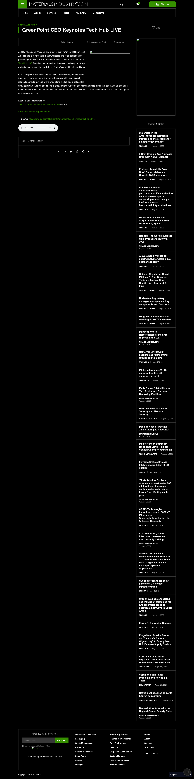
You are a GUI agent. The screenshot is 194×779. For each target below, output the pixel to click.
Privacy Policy (44, 746)
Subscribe (62, 740)
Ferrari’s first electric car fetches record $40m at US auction (154, 465)
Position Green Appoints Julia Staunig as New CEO (154, 428)
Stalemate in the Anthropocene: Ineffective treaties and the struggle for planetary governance (155, 137)
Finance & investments (149, 246)
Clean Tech (144, 380)
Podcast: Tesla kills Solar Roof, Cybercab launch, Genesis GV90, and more (153, 172)
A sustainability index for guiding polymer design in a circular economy (155, 258)
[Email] (89, 151)
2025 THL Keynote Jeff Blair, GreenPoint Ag (39, 104)
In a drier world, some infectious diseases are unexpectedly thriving (152, 536)
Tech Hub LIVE (25, 63)
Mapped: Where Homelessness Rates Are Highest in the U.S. (153, 334)
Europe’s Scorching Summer (155, 623)
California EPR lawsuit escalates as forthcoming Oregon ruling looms (153, 355)
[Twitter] (65, 151)
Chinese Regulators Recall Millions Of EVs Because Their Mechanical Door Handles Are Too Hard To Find (154, 280)
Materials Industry (35, 140)
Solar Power (145, 667)
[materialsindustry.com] (45, 734)
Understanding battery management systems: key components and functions (154, 301)
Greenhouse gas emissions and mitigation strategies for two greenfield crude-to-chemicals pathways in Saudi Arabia (155, 604)
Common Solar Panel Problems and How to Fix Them (153, 677)
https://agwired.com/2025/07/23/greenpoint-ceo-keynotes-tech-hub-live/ (62, 118)
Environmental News (148, 398)
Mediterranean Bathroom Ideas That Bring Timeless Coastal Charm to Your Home (155, 446)
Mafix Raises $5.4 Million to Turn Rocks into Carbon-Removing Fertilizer (154, 391)
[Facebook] (58, 151)
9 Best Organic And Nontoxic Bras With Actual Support (155, 155)
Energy (142, 472)
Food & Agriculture (27, 24)
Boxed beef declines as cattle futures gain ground (155, 694)
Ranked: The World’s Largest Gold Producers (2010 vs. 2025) (155, 238)
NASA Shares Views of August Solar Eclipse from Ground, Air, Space (154, 220)
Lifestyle (143, 161)
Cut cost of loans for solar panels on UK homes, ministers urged (154, 583)
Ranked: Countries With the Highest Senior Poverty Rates (155, 709)
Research (143, 146)
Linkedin (154, 753)
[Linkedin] (71, 151)
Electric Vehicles (147, 179)
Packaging (144, 362)
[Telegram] (83, 151)
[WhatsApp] (77, 151)
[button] (121, 4)
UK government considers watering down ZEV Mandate (155, 318)
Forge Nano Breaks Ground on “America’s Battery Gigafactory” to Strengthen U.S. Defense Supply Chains (155, 640)
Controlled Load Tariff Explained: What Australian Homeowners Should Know (154, 659)
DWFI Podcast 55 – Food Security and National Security (153, 411)
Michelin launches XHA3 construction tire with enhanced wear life (153, 373)
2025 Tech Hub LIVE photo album (34, 111)
